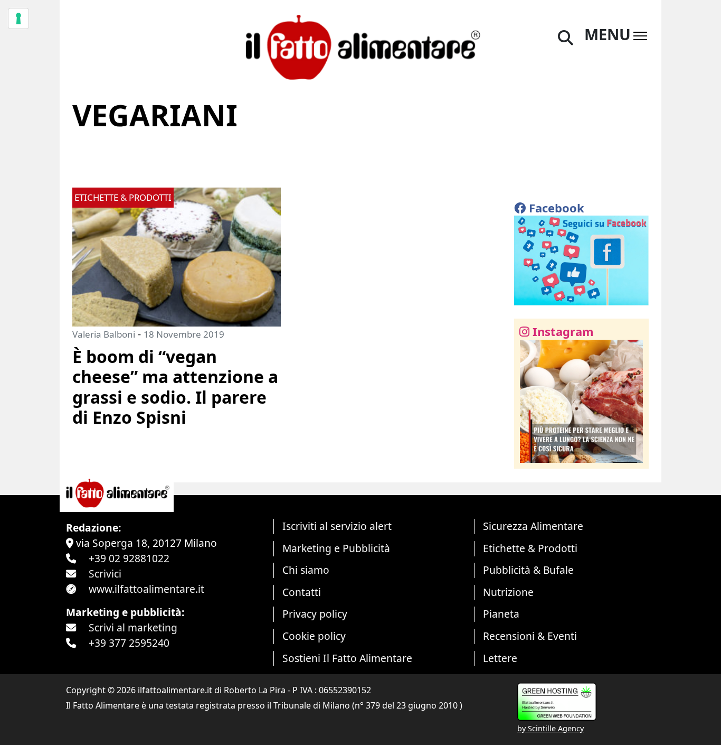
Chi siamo (305, 570)
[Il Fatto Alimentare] (360, 46)
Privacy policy (314, 614)
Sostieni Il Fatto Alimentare (347, 658)
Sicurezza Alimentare (533, 526)
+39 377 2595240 (129, 643)
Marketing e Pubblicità (336, 548)
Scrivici (105, 573)
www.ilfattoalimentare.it (146, 589)
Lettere (500, 658)
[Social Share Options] (529, 454)
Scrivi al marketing (133, 627)
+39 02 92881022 (129, 558)
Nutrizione (508, 592)
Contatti (301, 592)
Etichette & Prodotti (530, 548)
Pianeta (501, 614)
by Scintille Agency (550, 728)
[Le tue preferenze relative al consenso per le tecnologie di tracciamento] (18, 18)
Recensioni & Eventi (530, 636)
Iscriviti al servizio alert (337, 526)
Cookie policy (314, 636)
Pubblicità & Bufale (528, 570)
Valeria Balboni (103, 334)
